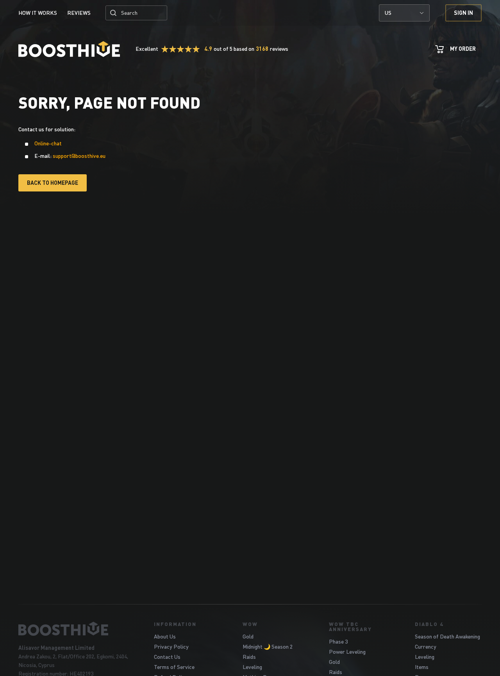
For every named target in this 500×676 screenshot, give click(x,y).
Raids (249, 656)
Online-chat (48, 143)
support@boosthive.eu (79, 155)
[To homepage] (76, 629)
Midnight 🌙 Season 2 (268, 646)
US (388, 12)
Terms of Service (174, 666)
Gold (248, 636)
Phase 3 (338, 641)
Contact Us (167, 656)
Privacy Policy (171, 646)
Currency (425, 646)
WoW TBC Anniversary (350, 626)
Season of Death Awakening (447, 636)
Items (422, 666)
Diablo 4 (429, 624)
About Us (165, 636)
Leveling (252, 666)
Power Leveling (347, 651)
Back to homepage (52, 182)
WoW (250, 624)
